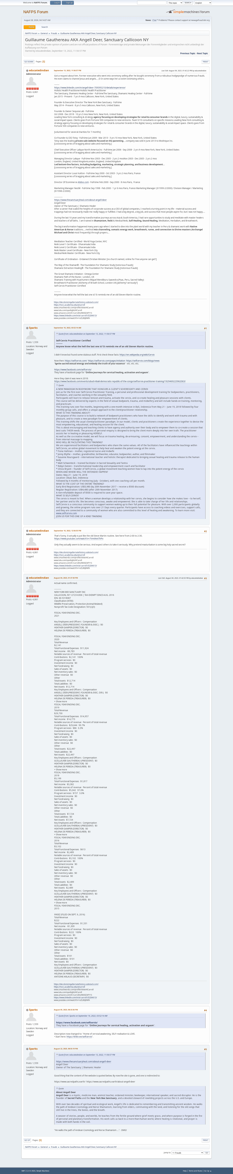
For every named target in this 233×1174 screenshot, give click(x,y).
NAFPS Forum (35, 12)
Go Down (28, 62)
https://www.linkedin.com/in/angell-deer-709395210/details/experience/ (90, 87)
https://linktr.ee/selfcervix (79, 1036)
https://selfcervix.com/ (76, 360)
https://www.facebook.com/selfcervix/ (72, 369)
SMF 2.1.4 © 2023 (28, 1171)
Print (205, 62)
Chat (154, 20)
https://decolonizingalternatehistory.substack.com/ (76, 302)
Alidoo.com (83, 182)
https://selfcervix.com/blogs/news (142, 360)
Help (185, 1171)
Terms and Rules (195, 1171)
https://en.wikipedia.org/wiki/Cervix (137, 354)
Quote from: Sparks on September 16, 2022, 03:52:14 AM (82, 1015)
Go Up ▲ (208, 1171)
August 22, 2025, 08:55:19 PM (66, 1048)
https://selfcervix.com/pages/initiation (106, 360)
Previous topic (187, 53)
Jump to (167, 1152)
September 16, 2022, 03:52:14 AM (67, 327)
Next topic (202, 53)
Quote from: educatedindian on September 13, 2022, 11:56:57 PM (86, 334)
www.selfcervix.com (66, 513)
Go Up (27, 1140)
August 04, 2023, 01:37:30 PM (66, 578)
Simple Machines (42, 1171)
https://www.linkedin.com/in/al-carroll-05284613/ (75, 315)
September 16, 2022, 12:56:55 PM (67, 530)
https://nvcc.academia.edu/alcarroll (69, 305)
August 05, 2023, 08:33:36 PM (66, 1009)
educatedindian (39, 70)
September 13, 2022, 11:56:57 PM (67, 70)
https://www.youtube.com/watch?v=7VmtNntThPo (78, 538)
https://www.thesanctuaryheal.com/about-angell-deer (80, 199)
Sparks (33, 327)
